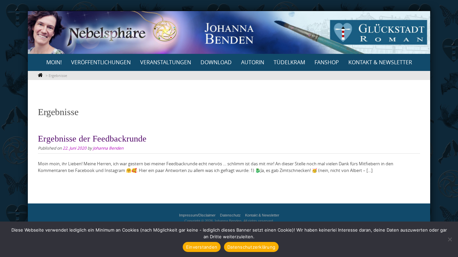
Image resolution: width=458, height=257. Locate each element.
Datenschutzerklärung (251, 247)
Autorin (252, 62)
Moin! (54, 62)
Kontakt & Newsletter (380, 62)
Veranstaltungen (165, 62)
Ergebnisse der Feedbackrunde (92, 139)
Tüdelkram (289, 62)
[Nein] (449, 239)
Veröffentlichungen (101, 62)
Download (216, 62)
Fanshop (326, 62)
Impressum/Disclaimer (197, 215)
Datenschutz (230, 215)
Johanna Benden (108, 148)
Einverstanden (201, 247)
